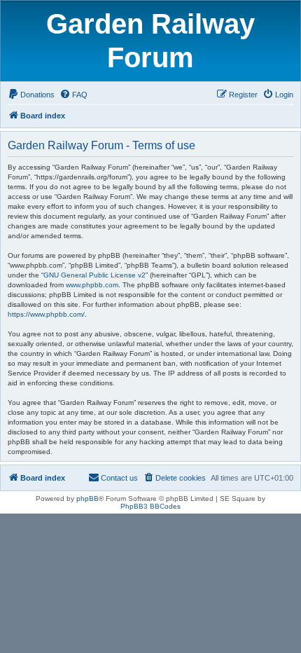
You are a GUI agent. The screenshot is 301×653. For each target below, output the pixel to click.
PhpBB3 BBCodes (150, 506)
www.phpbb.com (92, 285)
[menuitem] (31, 94)
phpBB (87, 498)
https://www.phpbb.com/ (46, 314)
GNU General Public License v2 (94, 275)
